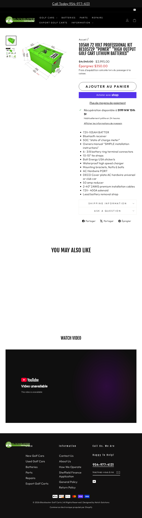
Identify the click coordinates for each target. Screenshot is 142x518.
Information (81, 22)
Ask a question (107, 210)
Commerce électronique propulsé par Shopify (71, 507)
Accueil (83, 39)
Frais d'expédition (88, 70)
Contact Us (66, 455)
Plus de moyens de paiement (108, 103)
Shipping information (107, 203)
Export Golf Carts (53, 22)
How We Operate (70, 467)
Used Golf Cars (35, 461)
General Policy (68, 482)
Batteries (69, 17)
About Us (65, 461)
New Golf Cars (35, 455)
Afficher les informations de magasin (103, 123)
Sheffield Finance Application (70, 474)
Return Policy (67, 487)
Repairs (97, 17)
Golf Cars (47, 17)
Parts (84, 17)
